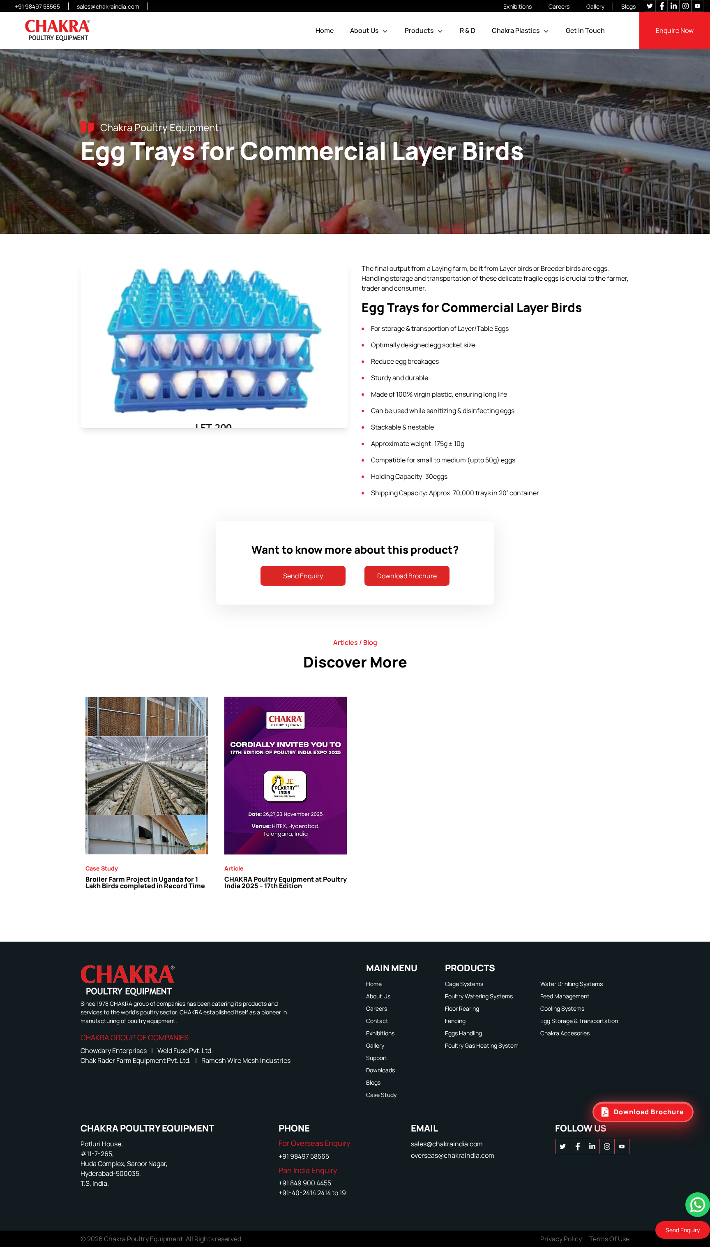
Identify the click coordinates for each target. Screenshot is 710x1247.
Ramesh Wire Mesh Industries (245, 1060)
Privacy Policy (561, 1238)
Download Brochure (407, 575)
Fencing (455, 1021)
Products (419, 30)
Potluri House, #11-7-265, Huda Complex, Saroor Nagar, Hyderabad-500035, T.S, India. (124, 1163)
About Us (364, 30)
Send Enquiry (303, 575)
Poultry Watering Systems (479, 996)
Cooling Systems (562, 1008)
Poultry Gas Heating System (482, 1045)
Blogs (628, 6)
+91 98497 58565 (37, 6)
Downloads (380, 1070)
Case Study (381, 1095)
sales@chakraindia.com (108, 6)
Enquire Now (675, 30)
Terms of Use (609, 1238)
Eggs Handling (463, 1033)
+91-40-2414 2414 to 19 (312, 1192)
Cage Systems (464, 984)
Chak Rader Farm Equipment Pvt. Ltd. (136, 1060)
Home (325, 30)
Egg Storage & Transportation (579, 1021)
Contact (377, 1021)
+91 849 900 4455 (305, 1182)
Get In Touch (585, 30)
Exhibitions (517, 6)
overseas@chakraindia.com (452, 1155)
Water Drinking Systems (571, 984)
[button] (385, 31)
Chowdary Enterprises (114, 1050)
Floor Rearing (462, 1008)
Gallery (595, 6)
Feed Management (565, 996)
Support (376, 1058)
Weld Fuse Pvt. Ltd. (185, 1050)
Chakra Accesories (565, 1033)
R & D (467, 30)
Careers (559, 6)
